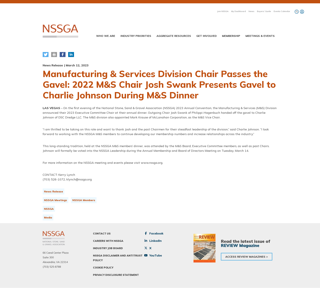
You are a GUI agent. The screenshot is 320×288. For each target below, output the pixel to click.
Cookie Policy (103, 267)
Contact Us (101, 233)
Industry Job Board (108, 248)
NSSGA (49, 208)
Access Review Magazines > (246, 256)
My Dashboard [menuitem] (238, 11)
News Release (53, 191)
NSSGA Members (83, 200)
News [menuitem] (251, 11)
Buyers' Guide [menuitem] (264, 11)
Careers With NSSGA (108, 240)
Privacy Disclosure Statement (116, 274)
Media (48, 217)
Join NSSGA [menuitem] (222, 11)
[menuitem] (301, 11)
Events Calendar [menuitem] (282, 11)
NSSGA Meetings (55, 200)
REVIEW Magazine (240, 245)
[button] (45, 54)
